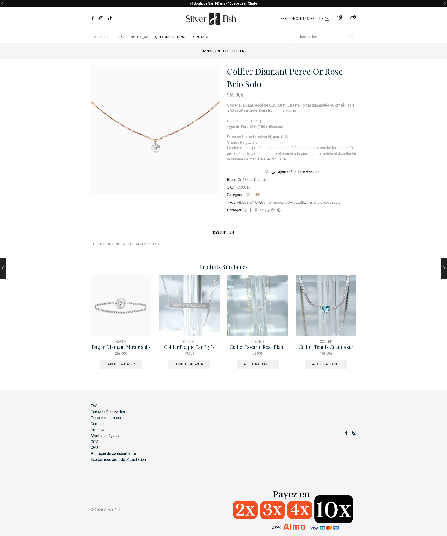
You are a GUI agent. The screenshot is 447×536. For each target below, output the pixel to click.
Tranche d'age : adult (323, 202)
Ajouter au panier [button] (121, 364)
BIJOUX (222, 51)
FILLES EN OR (248, 202)
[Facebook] (93, 18)
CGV (94, 441)
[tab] (223, 232)
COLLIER (238, 51)
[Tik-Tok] (110, 18)
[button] (2, 3)
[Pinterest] (256, 210)
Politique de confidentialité (113, 453)
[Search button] (352, 37)
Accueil (101, 36)
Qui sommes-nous (170, 36)
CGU (94, 447)
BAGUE (121, 341)
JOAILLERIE (295, 202)
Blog (119, 36)
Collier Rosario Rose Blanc (258, 347)
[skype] (278, 210)
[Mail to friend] (261, 210)
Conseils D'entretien (108, 412)
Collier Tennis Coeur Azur (326, 347)
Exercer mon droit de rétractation (118, 459)
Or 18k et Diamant (253, 179)
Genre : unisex (272, 202)
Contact (201, 36)
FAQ (94, 406)
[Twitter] (245, 210)
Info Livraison (102, 430)
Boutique (139, 36)
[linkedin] (267, 210)
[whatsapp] (273, 210)
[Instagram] (101, 18)
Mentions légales (105, 435)
